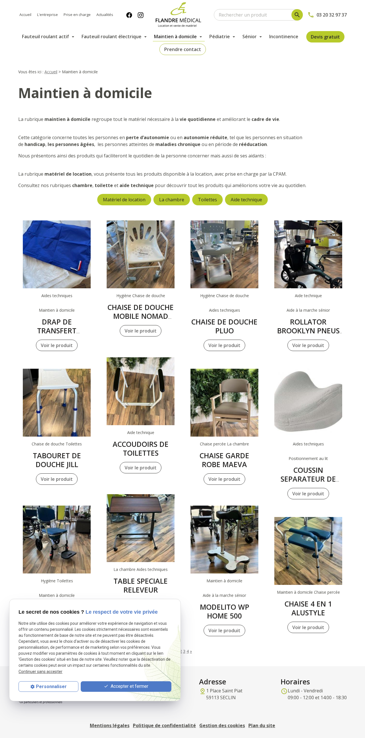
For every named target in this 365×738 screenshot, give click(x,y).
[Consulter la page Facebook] (129, 15)
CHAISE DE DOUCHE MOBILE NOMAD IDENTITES (141, 316)
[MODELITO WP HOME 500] (224, 539)
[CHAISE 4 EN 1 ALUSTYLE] (308, 551)
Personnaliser (51, 686)
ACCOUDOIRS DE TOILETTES (141, 448)
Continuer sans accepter (40, 671)
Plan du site (261, 725)
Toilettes (207, 199)
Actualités (104, 14)
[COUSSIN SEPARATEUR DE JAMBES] (308, 403)
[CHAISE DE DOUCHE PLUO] (224, 254)
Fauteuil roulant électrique (111, 36)
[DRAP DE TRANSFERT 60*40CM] (57, 254)
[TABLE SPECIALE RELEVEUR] (141, 528)
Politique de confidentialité (164, 725)
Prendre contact (182, 49)
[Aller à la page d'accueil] (178, 14)
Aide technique (246, 199)
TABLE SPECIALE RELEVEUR (140, 585)
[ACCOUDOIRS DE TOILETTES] (141, 391)
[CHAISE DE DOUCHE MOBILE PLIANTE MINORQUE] (57, 539)
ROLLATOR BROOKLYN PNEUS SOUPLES (308, 330)
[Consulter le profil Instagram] (140, 15)
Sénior (249, 36)
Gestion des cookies (222, 725)
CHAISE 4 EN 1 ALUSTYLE (308, 608)
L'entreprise (47, 14)
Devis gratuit (325, 37)
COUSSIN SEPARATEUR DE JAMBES (308, 478)
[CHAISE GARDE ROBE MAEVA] (224, 403)
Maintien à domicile (175, 36)
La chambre (171, 199)
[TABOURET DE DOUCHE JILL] (57, 403)
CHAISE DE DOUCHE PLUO (224, 326)
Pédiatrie (219, 36)
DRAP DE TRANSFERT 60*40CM (56, 330)
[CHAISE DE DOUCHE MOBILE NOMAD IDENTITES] (141, 254)
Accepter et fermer (129, 686)
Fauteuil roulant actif (45, 36)
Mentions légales (109, 725)
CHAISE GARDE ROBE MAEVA (224, 460)
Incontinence (283, 36)
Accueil (25, 14)
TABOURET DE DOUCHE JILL (57, 460)
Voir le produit (57, 345)
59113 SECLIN (225, 694)
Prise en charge (77, 14)
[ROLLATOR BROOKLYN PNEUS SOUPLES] (308, 254)
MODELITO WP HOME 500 (224, 611)
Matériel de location (124, 199)
